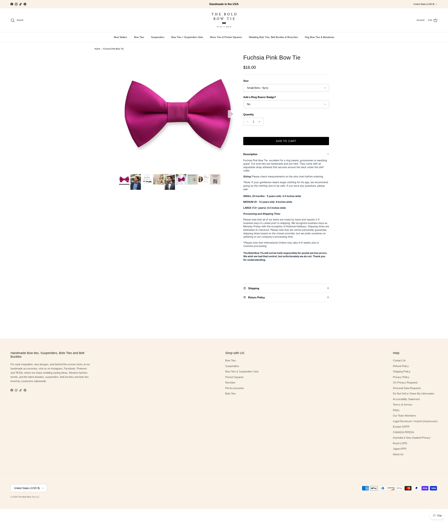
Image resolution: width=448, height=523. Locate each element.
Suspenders (157, 37)
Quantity (248, 114)
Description (250, 154)
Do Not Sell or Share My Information (413, 393)
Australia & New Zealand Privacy (411, 437)
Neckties (230, 382)
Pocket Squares (234, 377)
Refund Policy (401, 366)
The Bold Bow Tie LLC (28, 497)
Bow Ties (139, 37)
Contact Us (399, 360)
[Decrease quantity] (246, 122)
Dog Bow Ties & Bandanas (319, 37)
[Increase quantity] (260, 122)
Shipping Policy (401, 371)
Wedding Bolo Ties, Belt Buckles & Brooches (273, 37)
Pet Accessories (234, 388)
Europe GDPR (401, 426)
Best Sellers (120, 37)
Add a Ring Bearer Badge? (259, 97)
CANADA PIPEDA (403, 432)
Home (97, 49)
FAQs (396, 410)
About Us (398, 454)
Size (245, 80)
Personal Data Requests (407, 388)
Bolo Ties (230, 393)
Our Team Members (404, 415)
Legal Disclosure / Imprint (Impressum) (415, 421)
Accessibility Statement (406, 399)
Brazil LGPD (400, 443)
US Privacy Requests (405, 382)
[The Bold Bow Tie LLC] (224, 20)
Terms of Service (402, 404)
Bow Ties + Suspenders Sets (187, 37)
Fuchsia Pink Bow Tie (113, 49)
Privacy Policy (401, 377)
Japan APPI (399, 448)
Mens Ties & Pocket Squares (226, 37)
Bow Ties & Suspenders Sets (242, 371)
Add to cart (286, 141)
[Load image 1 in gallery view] (177, 112)
